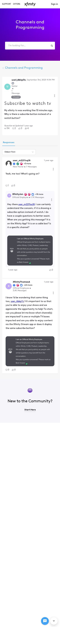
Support (6, 4)
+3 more (27, 164)
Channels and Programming (24, 68)
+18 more (39, 194)
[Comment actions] (53, 169)
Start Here (30, 410)
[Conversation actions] (54, 96)
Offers (16, 4)
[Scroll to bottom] (54, 621)
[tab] (8, 143)
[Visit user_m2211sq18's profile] (9, 164)
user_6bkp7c (17, 301)
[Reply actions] (52, 200)
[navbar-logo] (30, 4)
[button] (6, 128)
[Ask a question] (45, 621)
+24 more (28, 285)
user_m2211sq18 (26, 204)
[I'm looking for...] (51, 45)
